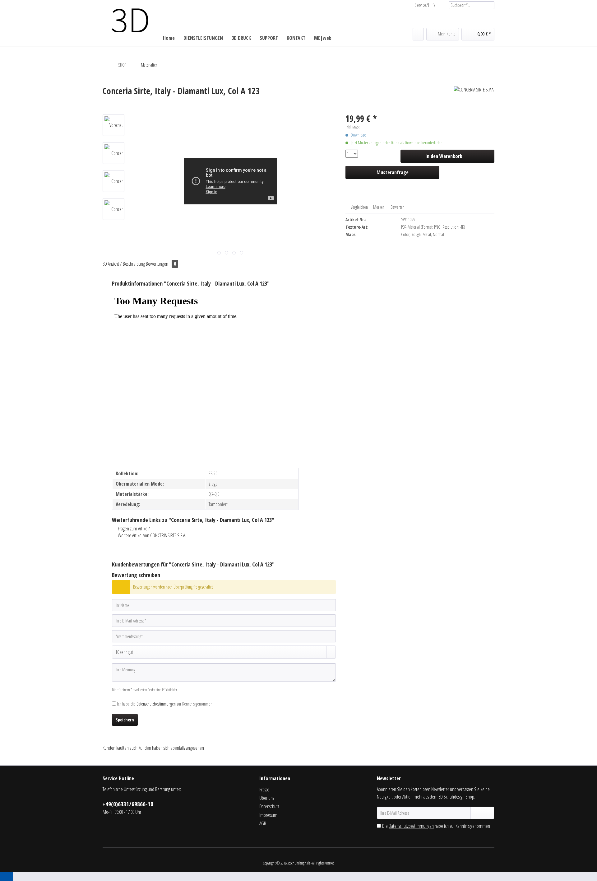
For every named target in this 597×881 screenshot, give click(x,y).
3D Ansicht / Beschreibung (124, 263)
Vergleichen (359, 207)
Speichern (125, 720)
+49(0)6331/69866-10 (128, 804)
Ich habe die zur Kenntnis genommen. (165, 704)
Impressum (268, 815)
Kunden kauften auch (120, 747)
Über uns (266, 798)
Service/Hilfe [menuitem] (425, 5)
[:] (113, 125)
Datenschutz (269, 806)
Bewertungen (161, 263)
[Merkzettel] (418, 34)
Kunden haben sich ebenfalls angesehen (171, 747)
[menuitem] (469, 5)
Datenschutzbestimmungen (156, 704)
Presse (264, 789)
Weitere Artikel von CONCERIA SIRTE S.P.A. (151, 535)
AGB (262, 823)
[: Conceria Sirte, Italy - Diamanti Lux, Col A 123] (113, 153)
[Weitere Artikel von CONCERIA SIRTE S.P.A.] (474, 97)
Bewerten (397, 207)
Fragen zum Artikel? (133, 528)
